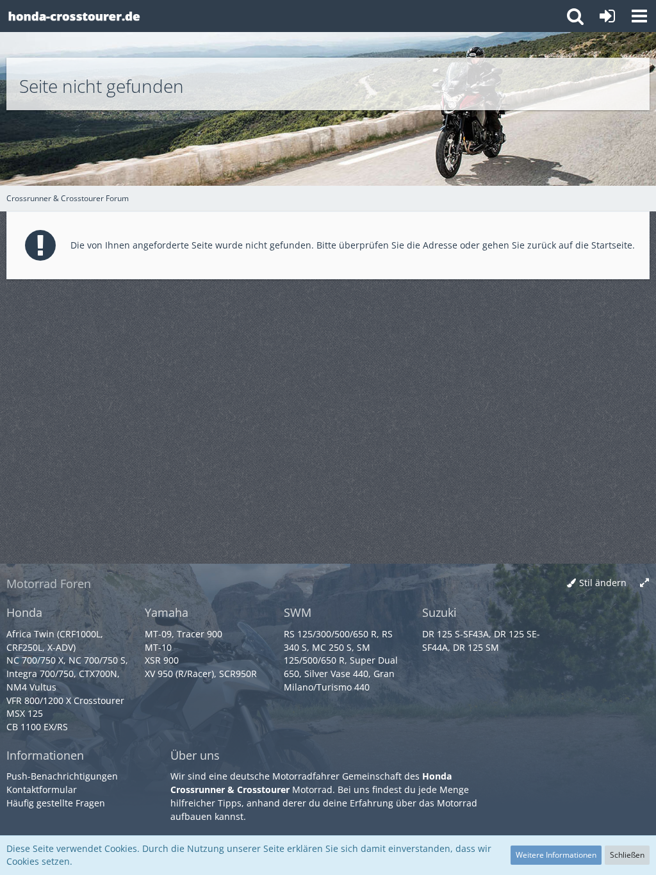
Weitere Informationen (556, 854)
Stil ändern (603, 583)
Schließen (627, 854)
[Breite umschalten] (644, 583)
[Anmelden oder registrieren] (607, 16)
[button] (639, 16)
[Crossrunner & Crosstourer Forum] (74, 16)
